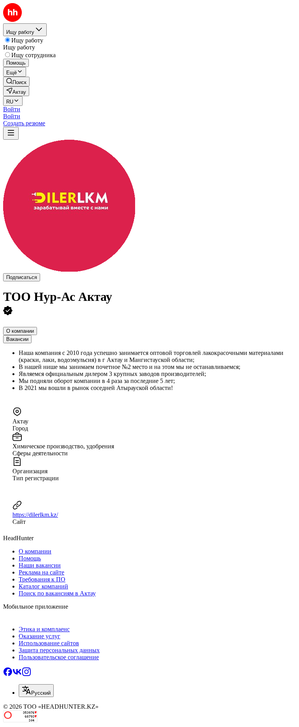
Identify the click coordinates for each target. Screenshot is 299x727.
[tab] (20, 331)
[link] (16, 81)
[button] (11, 109)
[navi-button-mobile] (11, 133)
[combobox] (36, 690)
